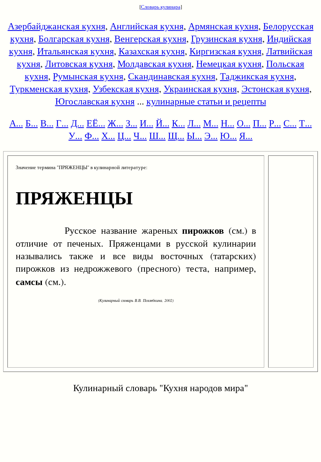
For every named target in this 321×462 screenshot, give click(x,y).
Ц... (124, 135)
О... (244, 123)
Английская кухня (147, 26)
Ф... (92, 135)
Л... (194, 123)
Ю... (228, 135)
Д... (77, 123)
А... (16, 123)
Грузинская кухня (226, 38)
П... (260, 123)
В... (47, 123)
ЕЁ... (96, 123)
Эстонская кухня (275, 88)
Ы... (194, 135)
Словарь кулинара (160, 6)
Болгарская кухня (74, 38)
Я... (245, 135)
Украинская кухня (200, 88)
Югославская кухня (95, 101)
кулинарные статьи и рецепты (206, 101)
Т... (305, 123)
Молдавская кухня (154, 63)
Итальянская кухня (75, 51)
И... (146, 123)
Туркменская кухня (49, 88)
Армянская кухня (223, 26)
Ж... (115, 123)
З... (131, 123)
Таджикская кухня (257, 76)
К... (178, 123)
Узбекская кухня (126, 88)
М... (210, 123)
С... (290, 123)
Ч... (140, 135)
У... (75, 135)
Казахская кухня (152, 51)
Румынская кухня (88, 76)
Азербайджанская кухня (56, 26)
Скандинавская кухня (171, 76)
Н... (227, 123)
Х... (108, 135)
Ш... (157, 135)
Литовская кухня (79, 63)
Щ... (176, 135)
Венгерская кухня (150, 38)
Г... (62, 123)
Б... (31, 123)
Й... (163, 123)
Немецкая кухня (228, 63)
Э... (211, 135)
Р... (275, 123)
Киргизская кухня (225, 51)
